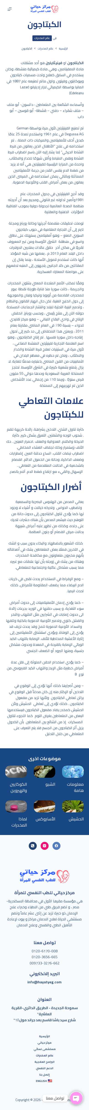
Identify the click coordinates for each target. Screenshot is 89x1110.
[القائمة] (10, 9)
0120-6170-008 (45, 951)
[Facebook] (56, 846)
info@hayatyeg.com (44, 982)
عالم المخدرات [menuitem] (44, 1055)
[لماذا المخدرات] (16, 806)
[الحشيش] (73, 806)
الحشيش (76, 819)
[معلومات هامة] (73, 772)
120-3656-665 (46, 956)
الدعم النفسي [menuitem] (44, 1068)
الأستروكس (45, 819)
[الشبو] (44, 772)
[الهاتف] (33, 846)
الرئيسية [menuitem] (44, 1036)
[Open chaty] (76, 1098)
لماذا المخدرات (19, 822)
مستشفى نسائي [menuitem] (45, 1049)
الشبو (50, 784)
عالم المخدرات (42, 38)
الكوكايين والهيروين (18, 787)
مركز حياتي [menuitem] (44, 1043)
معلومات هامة (75, 787)
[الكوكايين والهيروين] (16, 772)
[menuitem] (44, 1081)
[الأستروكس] (44, 806)
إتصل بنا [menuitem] (44, 1074)
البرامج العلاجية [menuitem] (44, 1062)
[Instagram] (45, 846)
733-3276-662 (48, 963)
